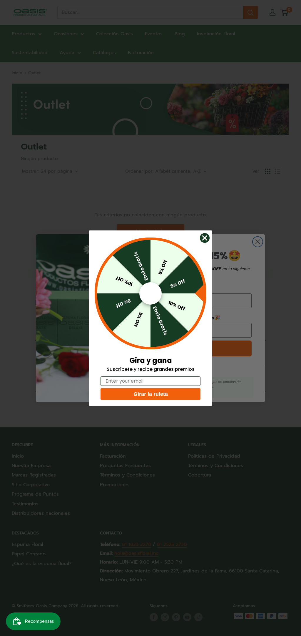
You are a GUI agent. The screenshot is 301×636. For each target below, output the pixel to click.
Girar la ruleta (150, 394)
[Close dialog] (205, 238)
